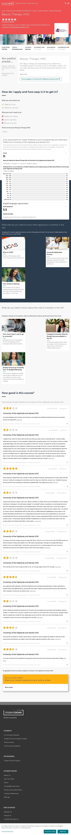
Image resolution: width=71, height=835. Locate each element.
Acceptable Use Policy (12, 786)
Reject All (63, 831)
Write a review (9, 687)
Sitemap (7, 797)
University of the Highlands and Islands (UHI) (18, 11)
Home (4, 11)
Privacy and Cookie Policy (13, 790)
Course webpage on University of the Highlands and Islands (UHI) (39, 79)
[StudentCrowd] (8, 3)
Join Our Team (9, 779)
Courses (34, 11)
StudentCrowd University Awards (15, 739)
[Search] (65, 3)
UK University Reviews (11, 735)
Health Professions (43, 11)
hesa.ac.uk (7, 815)
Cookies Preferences (11, 793)
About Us (7, 775)
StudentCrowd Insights (12, 761)
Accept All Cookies (50, 831)
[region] (35, 829)
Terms (6, 783)
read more (23, 74)
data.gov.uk (8, 812)
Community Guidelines (12, 746)
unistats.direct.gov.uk (11, 819)
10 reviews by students (8, 21)
